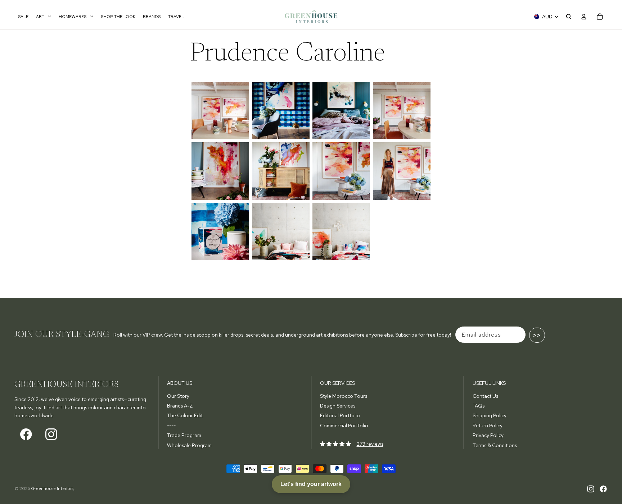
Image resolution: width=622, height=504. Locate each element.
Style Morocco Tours (343, 396)
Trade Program (184, 435)
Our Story (178, 396)
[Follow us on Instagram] (51, 434)
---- (171, 425)
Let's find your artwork (311, 484)
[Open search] (569, 16)
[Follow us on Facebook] (26, 434)
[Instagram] (590, 489)
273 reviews (370, 444)
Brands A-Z (180, 405)
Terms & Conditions (495, 445)
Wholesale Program (189, 445)
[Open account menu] (584, 16)
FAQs (478, 405)
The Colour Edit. (185, 415)
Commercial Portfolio (344, 425)
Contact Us (485, 396)
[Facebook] (603, 489)
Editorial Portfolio (340, 415)
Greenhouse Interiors (52, 488)
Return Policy (487, 425)
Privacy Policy (488, 435)
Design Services (337, 405)
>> (537, 335)
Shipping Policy (489, 415)
